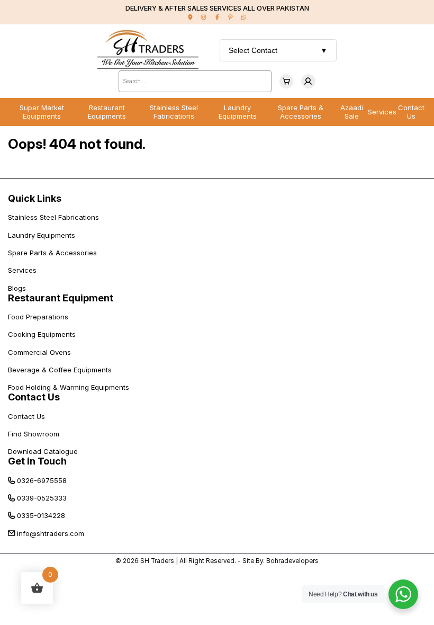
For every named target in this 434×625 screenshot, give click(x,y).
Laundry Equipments (238, 111)
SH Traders (157, 561)
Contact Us (411, 111)
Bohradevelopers (292, 561)
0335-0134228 (41, 515)
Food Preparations (38, 316)
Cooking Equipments (42, 334)
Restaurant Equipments (107, 111)
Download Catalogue (43, 451)
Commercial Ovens (39, 352)
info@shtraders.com (50, 533)
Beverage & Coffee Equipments (60, 369)
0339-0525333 (42, 498)
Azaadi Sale (351, 111)
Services (382, 112)
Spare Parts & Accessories (300, 111)
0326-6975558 (42, 480)
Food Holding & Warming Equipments (68, 387)
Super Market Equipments (42, 111)
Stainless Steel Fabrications (174, 111)
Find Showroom (33, 434)
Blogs (17, 288)
